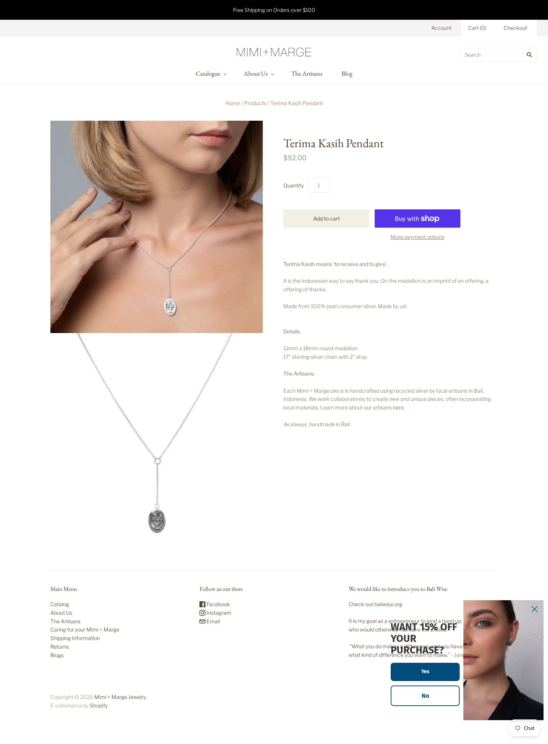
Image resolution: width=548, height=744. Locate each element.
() (477, 28)
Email (212, 621)
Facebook (217, 604)
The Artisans (306, 73)
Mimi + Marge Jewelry (120, 697)
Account (441, 28)
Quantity (293, 185)
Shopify (99, 705)
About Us (256, 73)
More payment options (417, 237)
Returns (59, 646)
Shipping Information (75, 638)
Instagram (218, 613)
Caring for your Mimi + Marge (84, 629)
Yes (425, 671)
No (425, 695)
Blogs (57, 655)
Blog (346, 73)
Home (233, 103)
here (398, 407)
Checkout (515, 28)
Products (255, 103)
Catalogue (208, 73)
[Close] (535, 609)
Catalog (59, 604)
